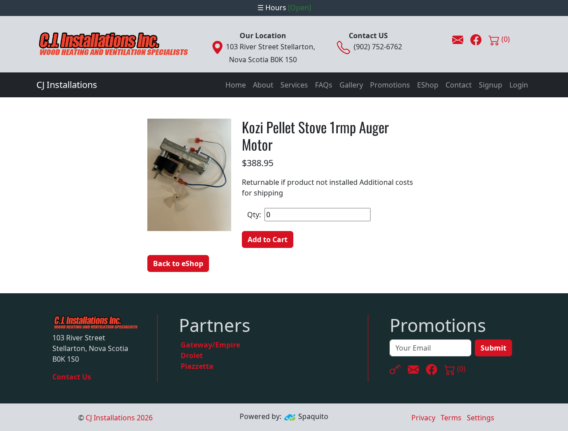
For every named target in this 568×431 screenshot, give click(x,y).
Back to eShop (178, 263)
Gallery (351, 85)
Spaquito (313, 417)
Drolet (192, 355)
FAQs (323, 85)
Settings (480, 418)
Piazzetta (197, 366)
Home (235, 85)
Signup (490, 85)
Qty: (254, 214)
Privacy (423, 418)
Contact (459, 85)
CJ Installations (66, 85)
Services (294, 85)
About (263, 85)
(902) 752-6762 (378, 47)
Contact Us (71, 377)
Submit (493, 348)
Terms (451, 418)
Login (518, 85)
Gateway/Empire (210, 345)
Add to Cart (268, 239)
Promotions (390, 85)
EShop (427, 85)
